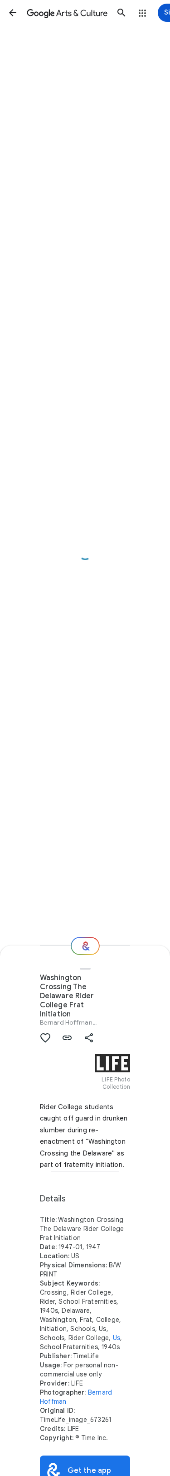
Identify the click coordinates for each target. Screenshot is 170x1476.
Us (116, 1338)
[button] (13, 13)
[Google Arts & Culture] (67, 12)
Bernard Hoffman (66, 1022)
